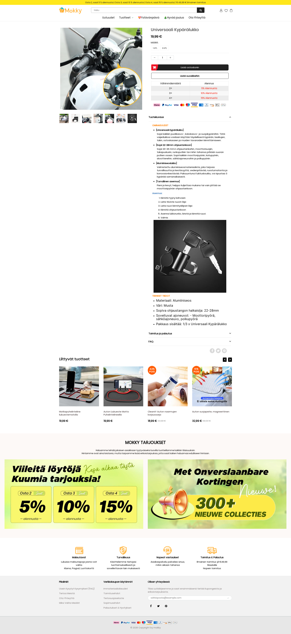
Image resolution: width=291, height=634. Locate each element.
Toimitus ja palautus (160, 333)
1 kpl (155, 48)
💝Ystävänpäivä (148, 17)
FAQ (151, 341)
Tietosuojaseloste (114, 598)
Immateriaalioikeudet (116, 588)
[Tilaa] (228, 598)
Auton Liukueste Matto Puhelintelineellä (116, 413)
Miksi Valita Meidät (69, 602)
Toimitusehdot (112, 593)
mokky (157, 627)
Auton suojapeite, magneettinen (210, 411)
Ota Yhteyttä (197, 17)
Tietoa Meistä (67, 593)
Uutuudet (108, 17)
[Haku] (200, 10)
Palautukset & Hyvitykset (117, 607)
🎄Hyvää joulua (174, 17)
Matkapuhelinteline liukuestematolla (69, 413)
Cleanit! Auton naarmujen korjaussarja (162, 413)
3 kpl (164, 48)
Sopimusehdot (112, 602)
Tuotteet (124, 17)
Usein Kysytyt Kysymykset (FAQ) (77, 588)
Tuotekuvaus (156, 117)
